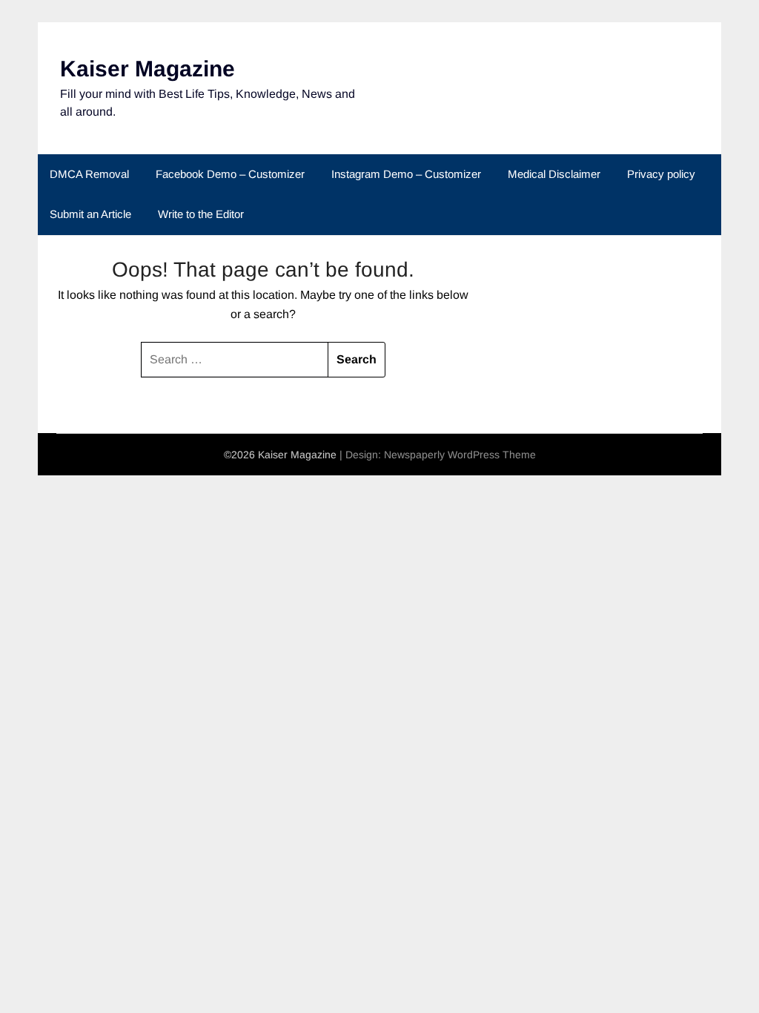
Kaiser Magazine (147, 68)
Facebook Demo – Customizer (230, 174)
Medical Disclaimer (554, 174)
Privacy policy (661, 174)
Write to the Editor (201, 214)
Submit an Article (90, 214)
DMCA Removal (89, 174)
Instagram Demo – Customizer (406, 174)
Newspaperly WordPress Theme (460, 455)
